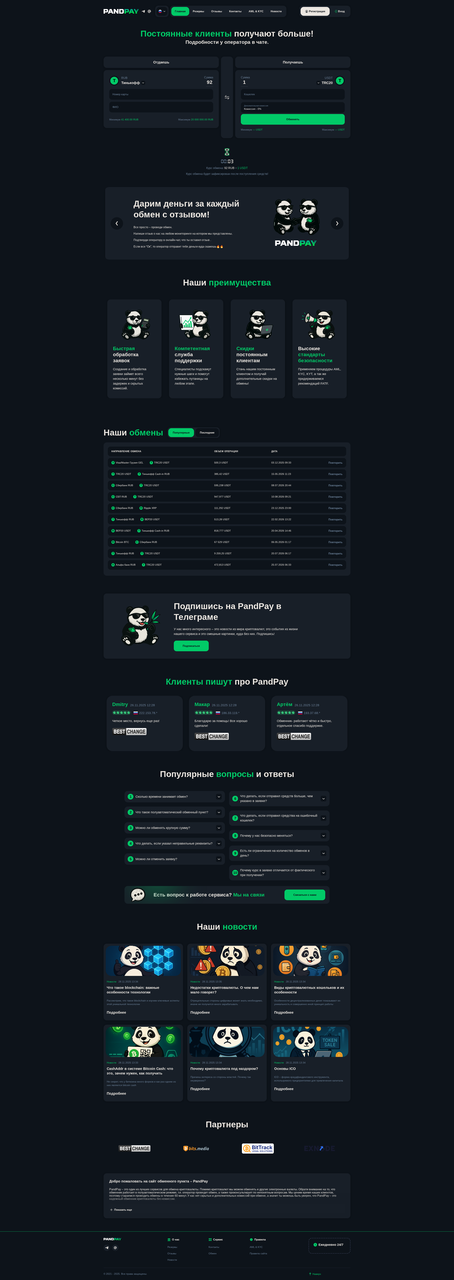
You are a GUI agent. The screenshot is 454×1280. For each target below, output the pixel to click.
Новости (276, 11)
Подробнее (116, 1012)
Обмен (213, 1253)
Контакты (235, 11)
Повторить (335, 462)
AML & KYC (256, 11)
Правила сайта (258, 1253)
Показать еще (123, 1209)
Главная (180, 11)
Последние (207, 432)
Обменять (292, 119)
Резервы (198, 11)
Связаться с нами (304, 894)
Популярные (181, 432)
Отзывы (216, 11)
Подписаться (191, 645)
